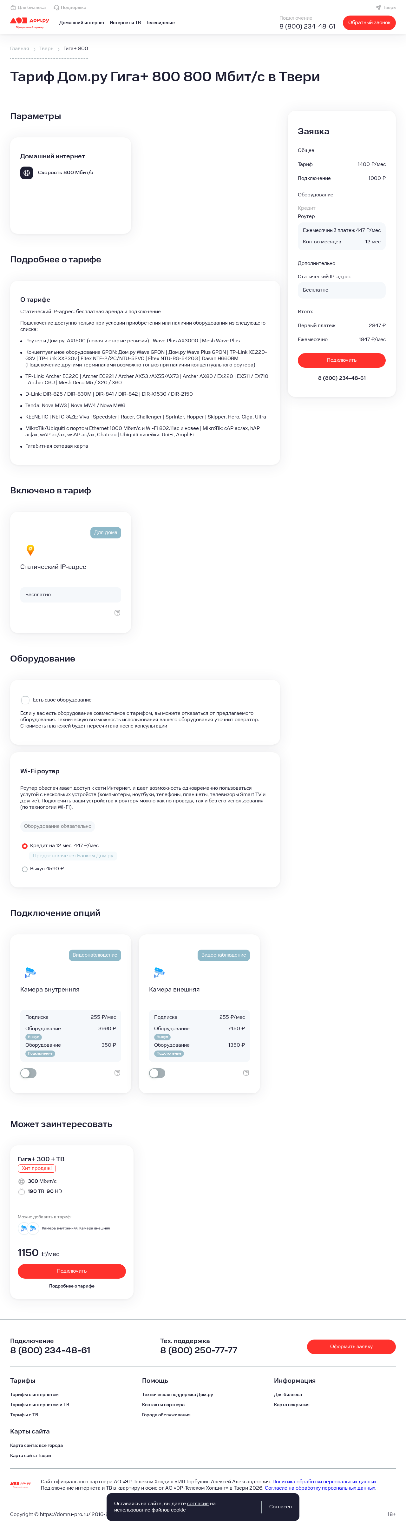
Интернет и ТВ (125, 22)
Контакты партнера (163, 1404)
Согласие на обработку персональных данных (320, 1488)
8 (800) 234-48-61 (307, 26)
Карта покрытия (292, 1404)
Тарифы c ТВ (24, 1415)
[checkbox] (28, 1073)
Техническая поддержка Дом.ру (177, 1394)
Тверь (389, 7)
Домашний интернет (82, 22)
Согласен (280, 1507)
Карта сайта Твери (30, 1455)
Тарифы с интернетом (34, 1394)
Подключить (342, 360)
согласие (198, 1504)
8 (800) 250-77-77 (198, 1350)
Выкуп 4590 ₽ (47, 869)
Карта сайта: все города (36, 1445)
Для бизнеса (32, 7)
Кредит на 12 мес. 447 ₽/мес (64, 846)
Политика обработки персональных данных (324, 1482)
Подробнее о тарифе (72, 1286)
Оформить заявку (351, 1347)
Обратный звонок (369, 23)
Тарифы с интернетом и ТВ (39, 1404)
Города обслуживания (166, 1415)
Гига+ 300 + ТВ (41, 1159)
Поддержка (73, 7)
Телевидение (160, 22)
